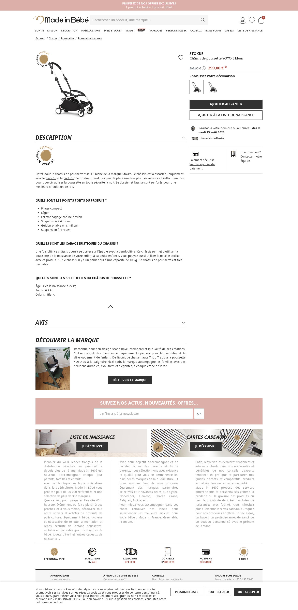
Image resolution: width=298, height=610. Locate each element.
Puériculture (90, 30)
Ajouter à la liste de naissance (226, 115)
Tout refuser (218, 592)
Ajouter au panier (226, 104)
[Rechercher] (202, 20)
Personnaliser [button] (186, 592)
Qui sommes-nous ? (114, 579)
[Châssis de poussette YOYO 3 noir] (213, 87)
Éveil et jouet (113, 30)
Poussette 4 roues (90, 38)
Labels (229, 30)
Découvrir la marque (130, 380)
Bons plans (213, 30)
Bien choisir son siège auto (167, 579)
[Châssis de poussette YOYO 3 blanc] (197, 87)
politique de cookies (49, 602)
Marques (156, 30)
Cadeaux (196, 30)
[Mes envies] (252, 20)
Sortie (39, 30)
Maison (52, 30)
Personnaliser (176, 30)
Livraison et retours (61, 579)
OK (199, 414)
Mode (129, 30)
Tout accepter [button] (247, 592)
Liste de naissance (250, 30)
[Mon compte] (242, 20)
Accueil (40, 38)
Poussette (67, 38)
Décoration (69, 30)
